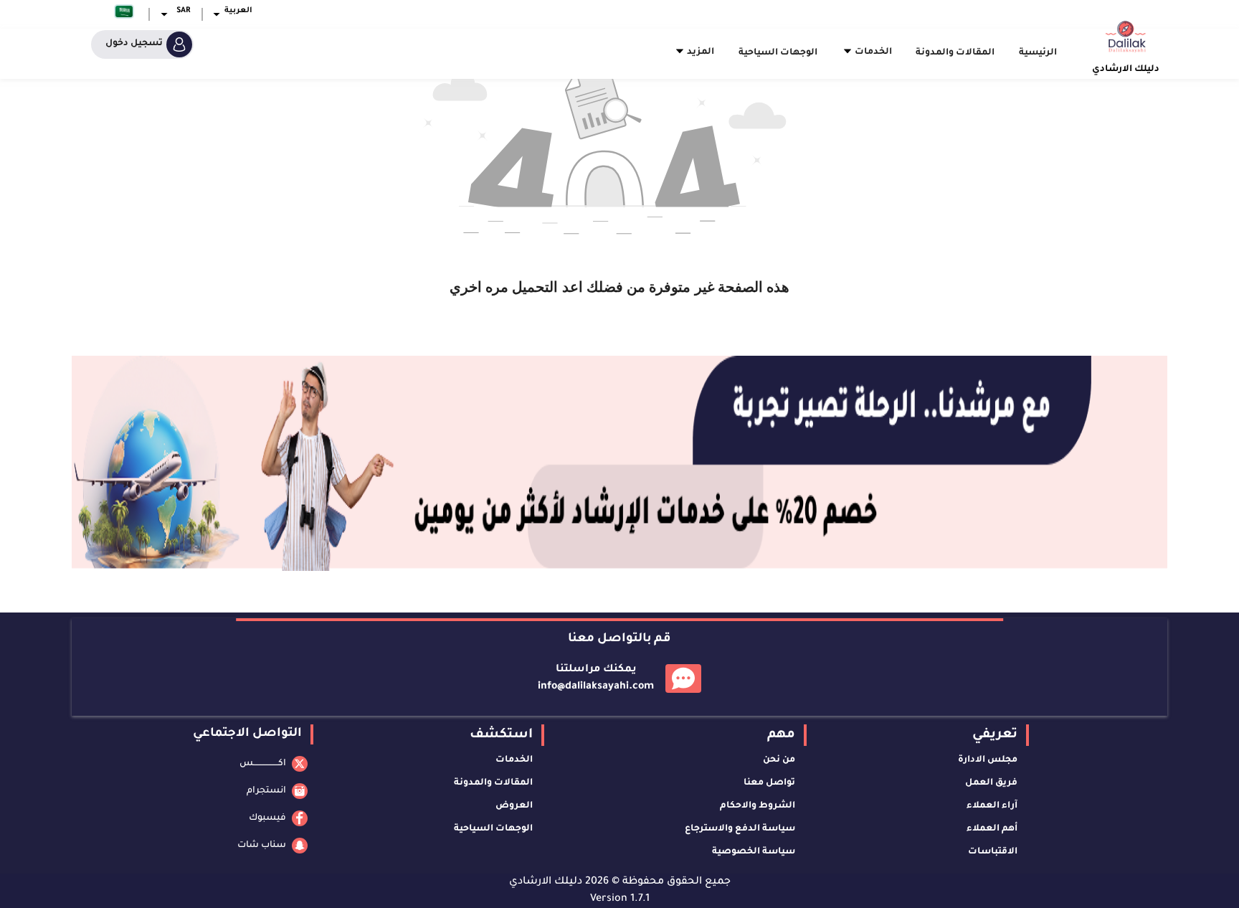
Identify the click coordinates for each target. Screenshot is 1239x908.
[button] (231, 14)
